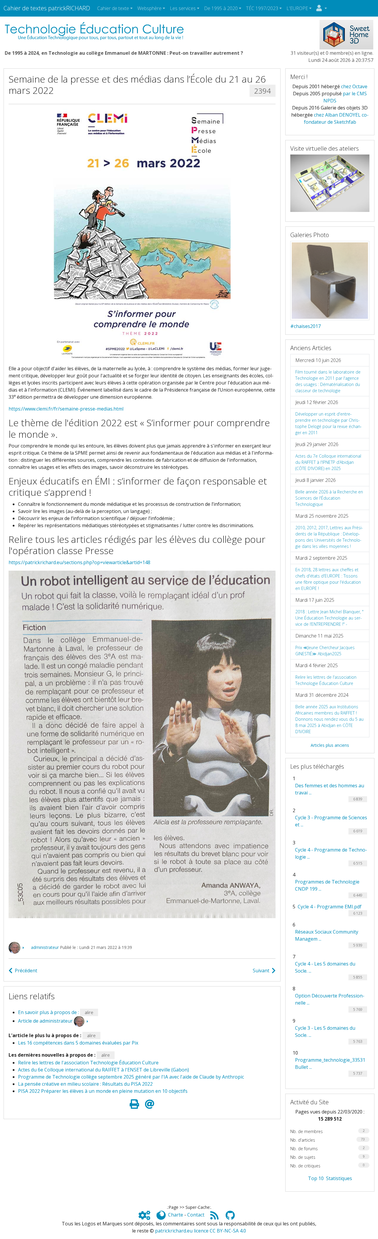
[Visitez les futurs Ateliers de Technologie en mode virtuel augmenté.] (329, 182)
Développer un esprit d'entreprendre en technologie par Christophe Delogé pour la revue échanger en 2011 (328, 423)
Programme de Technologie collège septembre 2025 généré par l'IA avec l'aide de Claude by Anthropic (131, 1077)
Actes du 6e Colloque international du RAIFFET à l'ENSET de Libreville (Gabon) (103, 1069)
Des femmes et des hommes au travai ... (329, 789)
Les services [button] (183, 8)
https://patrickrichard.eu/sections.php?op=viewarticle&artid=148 (79, 562)
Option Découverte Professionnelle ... (329, 999)
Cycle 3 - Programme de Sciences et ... (331, 821)
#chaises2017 (305, 326)
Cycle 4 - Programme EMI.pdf (329, 906)
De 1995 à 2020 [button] (221, 8)
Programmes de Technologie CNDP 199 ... (327, 885)
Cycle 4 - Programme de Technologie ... (331, 853)
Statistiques (339, 1178)
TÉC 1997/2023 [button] (262, 8)
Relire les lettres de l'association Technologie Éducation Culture (88, 1062)
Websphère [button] (149, 8)
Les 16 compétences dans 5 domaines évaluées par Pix (78, 1043)
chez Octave (354, 86)
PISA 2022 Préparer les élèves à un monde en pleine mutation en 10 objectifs (103, 1091)
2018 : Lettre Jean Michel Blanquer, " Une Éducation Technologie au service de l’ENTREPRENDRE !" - (329, 618)
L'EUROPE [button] (297, 8)
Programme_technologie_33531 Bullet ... (330, 1063)
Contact (195, 1214)
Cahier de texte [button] (113, 8)
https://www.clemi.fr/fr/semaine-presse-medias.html (66, 409)
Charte (175, 1214)
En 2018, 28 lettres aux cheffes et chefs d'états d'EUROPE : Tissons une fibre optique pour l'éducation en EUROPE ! (328, 579)
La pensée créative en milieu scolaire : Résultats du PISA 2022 (85, 1084)
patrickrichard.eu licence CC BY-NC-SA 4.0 (200, 1230)
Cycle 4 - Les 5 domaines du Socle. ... (325, 967)
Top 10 (316, 1178)
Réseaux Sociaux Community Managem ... (326, 935)
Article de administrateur (45, 1021)
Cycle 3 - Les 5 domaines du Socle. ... (325, 1031)
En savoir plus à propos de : (49, 1012)
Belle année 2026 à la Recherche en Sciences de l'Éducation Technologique (329, 498)
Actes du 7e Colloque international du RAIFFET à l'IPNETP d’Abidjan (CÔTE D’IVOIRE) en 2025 (328, 462)
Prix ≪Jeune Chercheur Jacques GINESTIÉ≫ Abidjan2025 (325, 650)
